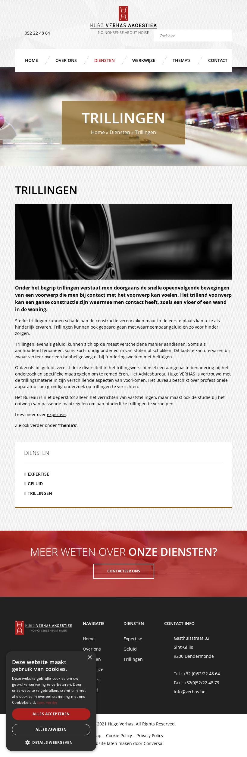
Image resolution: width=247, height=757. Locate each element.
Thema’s (182, 60)
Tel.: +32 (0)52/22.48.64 (197, 673)
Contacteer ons (123, 571)
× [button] (89, 657)
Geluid (35, 483)
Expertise (38, 474)
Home (31, 60)
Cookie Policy (119, 735)
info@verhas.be (189, 691)
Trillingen (40, 493)
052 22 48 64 (37, 33)
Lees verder (47, 702)
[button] (51, 742)
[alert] (51, 701)
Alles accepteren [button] (51, 713)
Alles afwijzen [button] (51, 729)
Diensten (104, 60)
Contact (217, 60)
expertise (56, 414)
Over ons (66, 60)
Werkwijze (143, 60)
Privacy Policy (149, 735)
